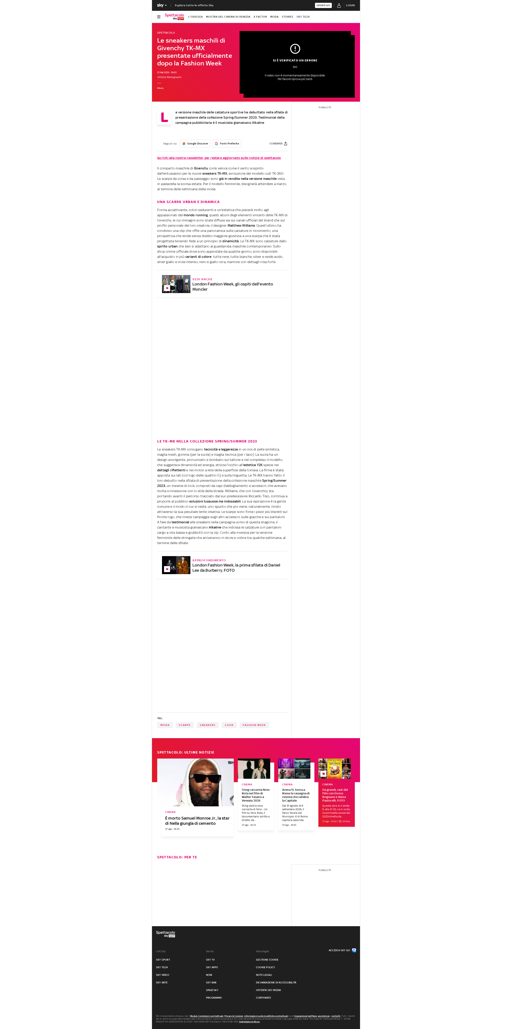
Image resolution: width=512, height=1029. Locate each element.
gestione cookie (267, 959)
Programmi (214, 997)
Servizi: (210, 951)
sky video (162, 974)
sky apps (212, 967)
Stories (287, 16)
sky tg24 (162, 967)
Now (209, 974)
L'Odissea (195, 16)
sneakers (208, 725)
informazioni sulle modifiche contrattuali (266, 1016)
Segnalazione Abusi (249, 1021)
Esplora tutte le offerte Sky (194, 5)
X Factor (260, 16)
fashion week (254, 725)
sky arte (162, 982)
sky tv (210, 959)
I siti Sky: (161, 951)
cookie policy (265, 967)
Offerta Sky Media (268, 990)
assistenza (323, 1016)
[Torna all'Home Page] (174, 17)
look (229, 725)
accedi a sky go (339, 950)
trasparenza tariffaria (305, 1016)
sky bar (211, 982)
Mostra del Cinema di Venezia (228, 16)
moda (165, 725)
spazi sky (212, 990)
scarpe (185, 725)
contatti (336, 1016)
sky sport (163, 959)
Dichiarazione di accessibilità (276, 982)
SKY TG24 (303, 16)
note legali (264, 974)
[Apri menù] (158, 17)
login (350, 5)
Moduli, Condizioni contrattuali (206, 1016)
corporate (263, 997)
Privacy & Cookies (233, 1016)
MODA (274, 16)
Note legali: (262, 951)
